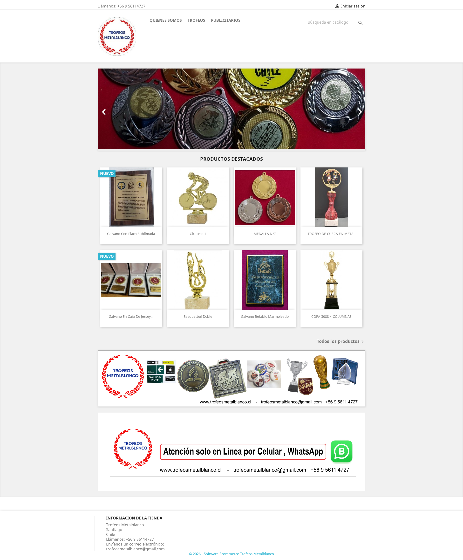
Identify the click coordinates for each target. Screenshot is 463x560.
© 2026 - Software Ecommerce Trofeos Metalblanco (231, 553)
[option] (231, 110)
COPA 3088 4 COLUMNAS (331, 316)
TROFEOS (196, 20)
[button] (118, 110)
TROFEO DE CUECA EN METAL (331, 233)
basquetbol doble (198, 316)
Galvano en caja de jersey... (131, 316)
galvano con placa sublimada (131, 233)
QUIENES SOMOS (166, 20)
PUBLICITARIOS (225, 20)
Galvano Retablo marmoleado (265, 316)
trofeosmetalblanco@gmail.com (135, 549)
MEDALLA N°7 (265, 233)
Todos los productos (341, 342)
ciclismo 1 (198, 233)
